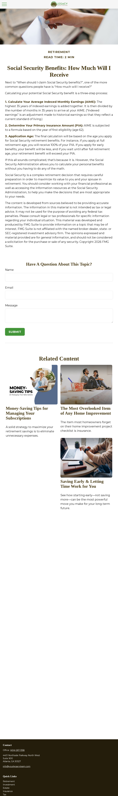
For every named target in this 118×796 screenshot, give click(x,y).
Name (9, 270)
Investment (9, 784)
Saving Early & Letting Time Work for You (82, 484)
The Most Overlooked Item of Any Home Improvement (85, 411)
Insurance (8, 791)
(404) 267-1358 (17, 750)
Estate (6, 788)
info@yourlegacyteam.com (16, 766)
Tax (4, 794)
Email (9, 287)
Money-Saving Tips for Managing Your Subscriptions (27, 413)
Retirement (9, 781)
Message (11, 305)
